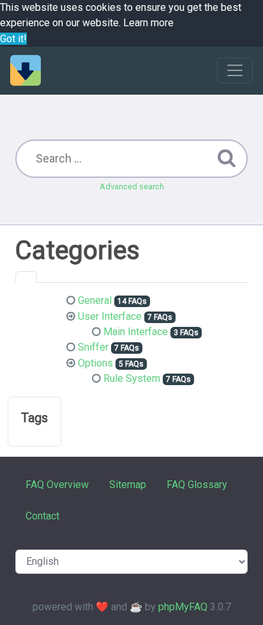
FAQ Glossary (197, 485)
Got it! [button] (13, 39)
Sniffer (93, 347)
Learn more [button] (148, 23)
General (95, 300)
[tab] (26, 277)
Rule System (131, 378)
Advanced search (132, 186)
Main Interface (135, 332)
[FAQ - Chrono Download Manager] (25, 70)
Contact (42, 516)
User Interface (110, 316)
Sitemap (127, 485)
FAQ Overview (57, 485)
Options (95, 363)
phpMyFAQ (182, 607)
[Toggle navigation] (235, 70)
